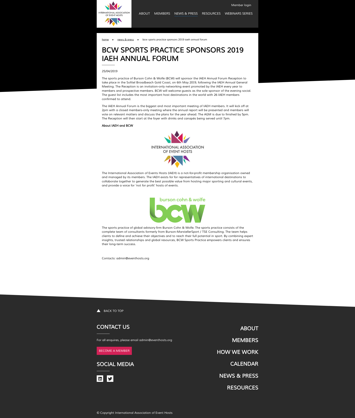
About (144, 14)
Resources (211, 14)
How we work (237, 352)
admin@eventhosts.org (155, 340)
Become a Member (114, 351)
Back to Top (114, 311)
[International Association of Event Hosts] (114, 14)
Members (162, 14)
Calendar (244, 364)
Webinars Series (239, 14)
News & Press (186, 14)
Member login (241, 5)
